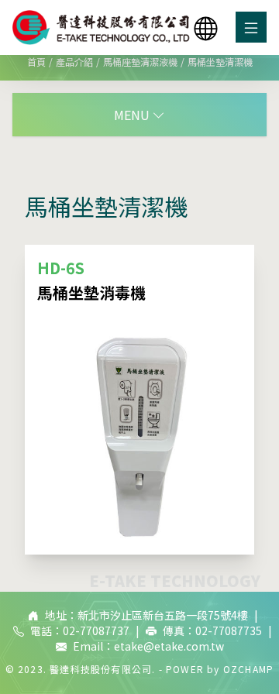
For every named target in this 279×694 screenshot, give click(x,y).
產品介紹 (74, 61)
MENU (133, 114)
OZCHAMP (248, 668)
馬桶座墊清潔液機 (140, 61)
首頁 (36, 61)
